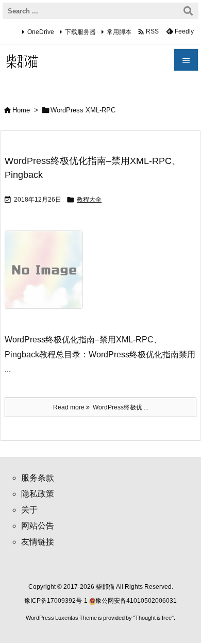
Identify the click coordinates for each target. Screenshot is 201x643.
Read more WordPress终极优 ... (100, 407)
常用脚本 (119, 32)
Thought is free (153, 618)
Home (21, 110)
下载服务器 (80, 32)
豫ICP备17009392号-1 (56, 600)
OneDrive (40, 32)
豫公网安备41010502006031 (136, 600)
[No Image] (48, 276)
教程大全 (89, 199)
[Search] (188, 11)
